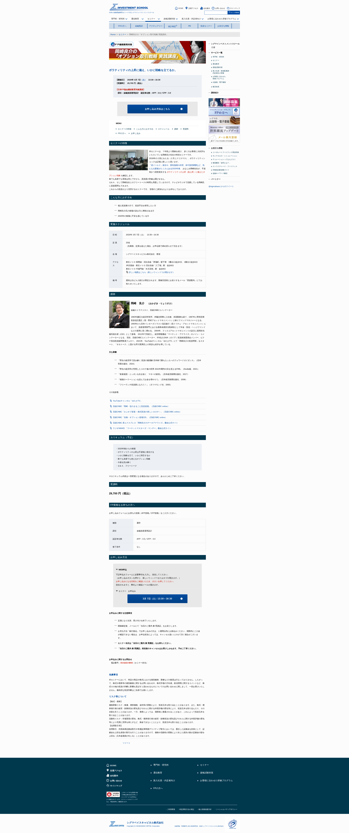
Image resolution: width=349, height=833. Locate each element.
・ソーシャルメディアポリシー (225, 809)
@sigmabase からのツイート (221, 186)
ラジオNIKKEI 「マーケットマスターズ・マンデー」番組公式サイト (142, 428)
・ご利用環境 (170, 809)
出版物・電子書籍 (219, 82)
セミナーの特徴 (124, 129)
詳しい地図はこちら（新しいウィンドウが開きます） (152, 272)
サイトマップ (235, 8)
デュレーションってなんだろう (224, 159)
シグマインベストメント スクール (130, 7)
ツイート (126, 743)
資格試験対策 (169, 19)
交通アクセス (193, 8)
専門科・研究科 (118, 19)
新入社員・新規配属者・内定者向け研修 (222, 72)
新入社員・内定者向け (191, 19)
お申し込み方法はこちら (157, 109)
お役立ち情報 (223, 26)
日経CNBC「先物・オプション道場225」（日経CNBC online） (140, 417)
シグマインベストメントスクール (225, 45)
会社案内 (206, 8)
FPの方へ (122, 26)
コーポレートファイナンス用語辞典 (226, 152)
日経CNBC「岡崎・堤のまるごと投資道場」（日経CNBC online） (141, 406)
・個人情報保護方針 (204, 809)
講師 (176, 129)
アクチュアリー (156, 26)
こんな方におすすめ (144, 129)
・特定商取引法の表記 (186, 809)
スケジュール (163, 129)
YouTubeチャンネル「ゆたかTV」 (127, 401)
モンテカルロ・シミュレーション (225, 156)
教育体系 (216, 87)
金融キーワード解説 (220, 173)
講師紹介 (215, 93)
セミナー (151, 19)
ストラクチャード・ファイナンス (225, 166)
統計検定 (172, 26)
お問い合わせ (220, 8)
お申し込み (135, 133)
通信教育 (135, 19)
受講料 (186, 129)
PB (189, 26)
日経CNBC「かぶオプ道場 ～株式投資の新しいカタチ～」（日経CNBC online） (147, 412)
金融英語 (139, 26)
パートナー (216, 179)
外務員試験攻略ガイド (221, 170)
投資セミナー (206, 26)
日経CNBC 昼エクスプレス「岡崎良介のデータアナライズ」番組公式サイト (145, 423)
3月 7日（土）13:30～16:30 (157, 598)
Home (113, 34)
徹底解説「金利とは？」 (222, 163)
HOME (180, 8)
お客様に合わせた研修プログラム (221, 19)
